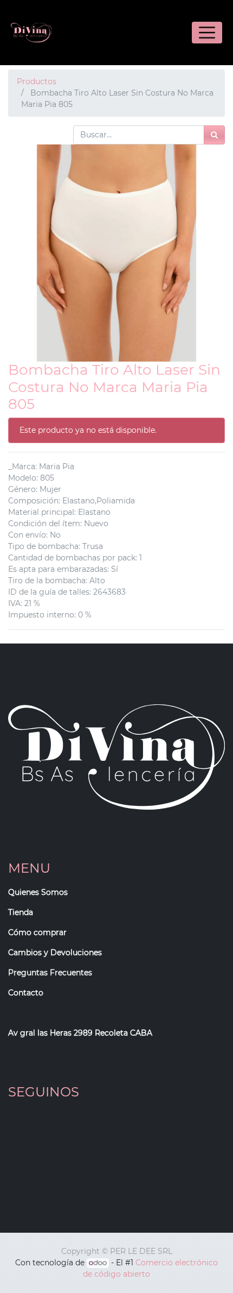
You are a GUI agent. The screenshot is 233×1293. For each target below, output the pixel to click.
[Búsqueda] (214, 134)
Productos (36, 81)
